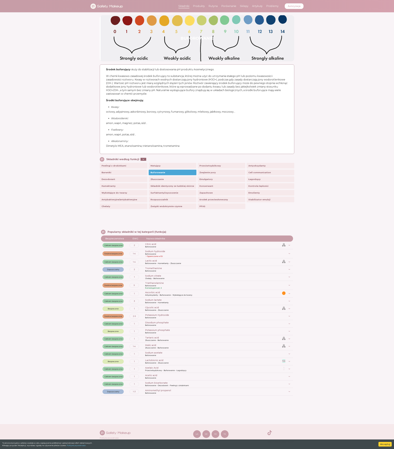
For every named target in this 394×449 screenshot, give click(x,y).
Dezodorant (108, 179)
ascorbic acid (152, 292)
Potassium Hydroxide (157, 315)
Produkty (199, 6)
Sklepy (244, 6)
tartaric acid (152, 337)
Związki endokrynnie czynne (166, 206)
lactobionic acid (154, 360)
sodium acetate (153, 352)
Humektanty (109, 186)
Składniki (183, 6)
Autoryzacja (294, 6)
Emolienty (254, 193)
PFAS (202, 206)
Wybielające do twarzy (114, 193)
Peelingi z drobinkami (114, 165)
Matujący (156, 165)
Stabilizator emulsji (259, 199)
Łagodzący (254, 179)
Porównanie (228, 6)
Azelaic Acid (151, 367)
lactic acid (151, 260)
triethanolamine (154, 283)
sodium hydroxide (155, 251)
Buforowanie (158, 172)
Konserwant (206, 186)
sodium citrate (153, 275)
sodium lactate (153, 300)
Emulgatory (206, 179)
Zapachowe (206, 193)
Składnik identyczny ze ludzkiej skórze (172, 186)
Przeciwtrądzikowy (210, 165)
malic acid (150, 345)
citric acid (150, 244)
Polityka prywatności (76, 445)
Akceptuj (385, 444)
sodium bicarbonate (156, 382)
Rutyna (213, 6)
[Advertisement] (197, 220)
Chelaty (106, 206)
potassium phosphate (157, 330)
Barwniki (106, 172)
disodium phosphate (157, 322)
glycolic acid (152, 307)
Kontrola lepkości (258, 186)
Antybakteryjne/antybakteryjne (119, 199)
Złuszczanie (157, 179)
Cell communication (259, 172)
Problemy (272, 6)
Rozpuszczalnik (159, 199)
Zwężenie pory (207, 172)
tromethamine (153, 268)
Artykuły (257, 6)
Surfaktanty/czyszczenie (164, 193)
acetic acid (151, 375)
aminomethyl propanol (158, 390)
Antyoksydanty (257, 165)
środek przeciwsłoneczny (213, 199)
